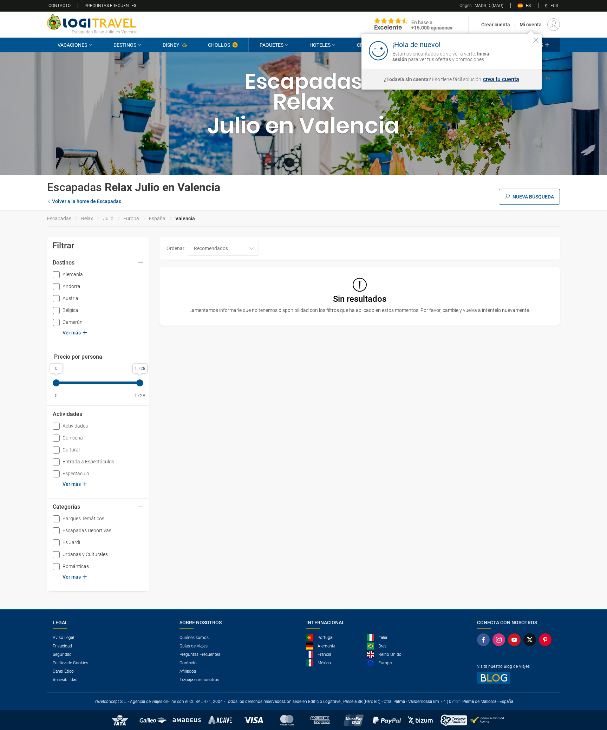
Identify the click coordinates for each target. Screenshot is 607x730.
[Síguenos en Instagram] (500, 639)
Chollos (219, 45)
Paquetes (271, 45)
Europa (131, 218)
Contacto (59, 5)
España (157, 218)
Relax (87, 218)
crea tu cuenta (501, 79)
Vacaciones (72, 45)
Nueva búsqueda (533, 197)
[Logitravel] (413, 24)
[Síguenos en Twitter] (531, 639)
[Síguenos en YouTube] (515, 639)
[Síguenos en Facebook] (484, 639)
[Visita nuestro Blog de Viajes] (515, 678)
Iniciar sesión (514, 50)
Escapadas (59, 218)
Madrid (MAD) (481, 5)
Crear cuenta (495, 24)
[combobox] (223, 248)
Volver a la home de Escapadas (86, 201)
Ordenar (175, 248)
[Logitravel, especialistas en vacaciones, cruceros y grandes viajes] (92, 22)
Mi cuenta (531, 24)
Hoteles (320, 45)
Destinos (124, 45)
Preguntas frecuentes (110, 5)
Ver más (72, 332)
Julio (108, 218)
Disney (171, 45)
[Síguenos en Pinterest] (546, 639)
